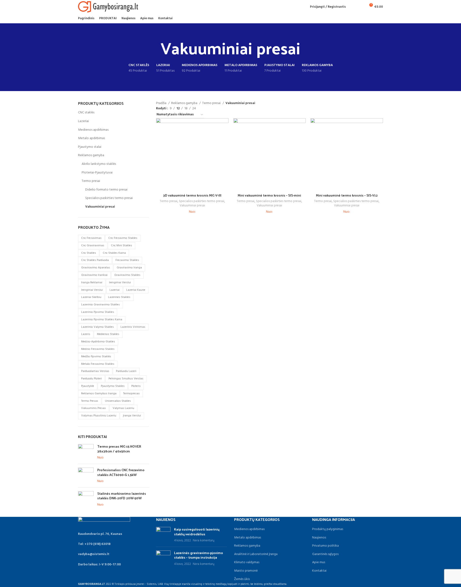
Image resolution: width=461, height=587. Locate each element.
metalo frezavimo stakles (97, 364)
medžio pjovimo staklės (96, 356)
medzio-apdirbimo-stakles (98, 341)
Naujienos (319, 537)
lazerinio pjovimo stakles (97, 312)
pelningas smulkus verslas (126, 378)
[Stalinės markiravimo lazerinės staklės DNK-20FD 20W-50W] (86, 499)
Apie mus (318, 562)
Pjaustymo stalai (89, 147)
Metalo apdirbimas (91, 138)
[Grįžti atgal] (155, 47)
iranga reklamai (91, 282)
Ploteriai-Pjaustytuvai (97, 172)
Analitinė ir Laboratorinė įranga (256, 554)
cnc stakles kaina (114, 253)
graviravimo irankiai (94, 275)
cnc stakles (88, 253)
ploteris (136, 386)
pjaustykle (87, 386)
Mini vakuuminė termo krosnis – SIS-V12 (347, 195)
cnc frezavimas (91, 238)
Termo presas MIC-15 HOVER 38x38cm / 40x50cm (119, 448)
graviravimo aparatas (95, 267)
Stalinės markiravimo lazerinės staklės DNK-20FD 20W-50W (121, 495)
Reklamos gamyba (91, 155)
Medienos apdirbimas (93, 130)
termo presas (89, 401)
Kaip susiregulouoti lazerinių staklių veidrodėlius (196, 531)
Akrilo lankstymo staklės (99, 164)
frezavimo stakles (127, 260)
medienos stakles (108, 334)
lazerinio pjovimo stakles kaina (101, 319)
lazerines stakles (119, 297)
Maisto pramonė (246, 570)
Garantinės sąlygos (325, 554)
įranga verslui (132, 415)
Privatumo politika (325, 546)
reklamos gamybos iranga (98, 393)
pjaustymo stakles (113, 386)
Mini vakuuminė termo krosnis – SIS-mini (269, 195)
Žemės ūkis (242, 579)
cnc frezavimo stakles (122, 238)
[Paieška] (352, 7)
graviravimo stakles (127, 275)
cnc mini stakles (121, 245)
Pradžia (161, 103)
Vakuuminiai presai (100, 207)
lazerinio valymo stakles (97, 327)
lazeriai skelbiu (91, 297)
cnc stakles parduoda (95, 260)
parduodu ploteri (91, 378)
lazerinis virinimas (133, 327)
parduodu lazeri (126, 371)
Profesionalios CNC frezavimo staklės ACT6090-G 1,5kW (121, 472)
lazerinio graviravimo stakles (100, 304)
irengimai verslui (120, 282)
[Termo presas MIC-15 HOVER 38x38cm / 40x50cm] (86, 452)
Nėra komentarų (203, 540)
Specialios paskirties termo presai (109, 198)
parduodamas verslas (95, 371)
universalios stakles (118, 401)
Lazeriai (83, 121)
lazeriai (114, 290)
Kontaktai (319, 570)
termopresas (131, 393)
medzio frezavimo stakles (98, 349)
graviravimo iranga (129, 267)
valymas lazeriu (123, 408)
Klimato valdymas (246, 562)
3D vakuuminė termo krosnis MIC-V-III (192, 195)
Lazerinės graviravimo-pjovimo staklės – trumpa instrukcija (198, 555)
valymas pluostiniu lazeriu (98, 415)
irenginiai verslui (92, 290)
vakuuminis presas (93, 408)
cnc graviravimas (92, 245)
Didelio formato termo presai (106, 189)
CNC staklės (86, 112)
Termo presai (91, 181)
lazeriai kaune (135, 290)
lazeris (85, 334)
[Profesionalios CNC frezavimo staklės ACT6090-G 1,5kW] (86, 476)
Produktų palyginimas (327, 529)
